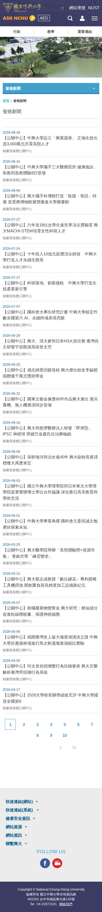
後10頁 (74, 747)
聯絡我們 (65, 904)
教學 (50, 32)
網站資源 (14, 826)
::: (62, 7)
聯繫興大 (14, 843)
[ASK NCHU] (19, 18)
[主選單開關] (94, 18)
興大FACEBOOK (45, 863)
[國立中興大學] (22, 7)
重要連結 (85, 32)
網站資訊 (14, 835)
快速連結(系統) (20, 810)
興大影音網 (57, 863)
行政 (16, 32)
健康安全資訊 (18, 818)
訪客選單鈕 (82, 18)
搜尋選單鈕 (70, 18)
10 (65, 735)
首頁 (6, 101)
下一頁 (60, 747)
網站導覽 (77, 7)
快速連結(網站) (19, 801)
